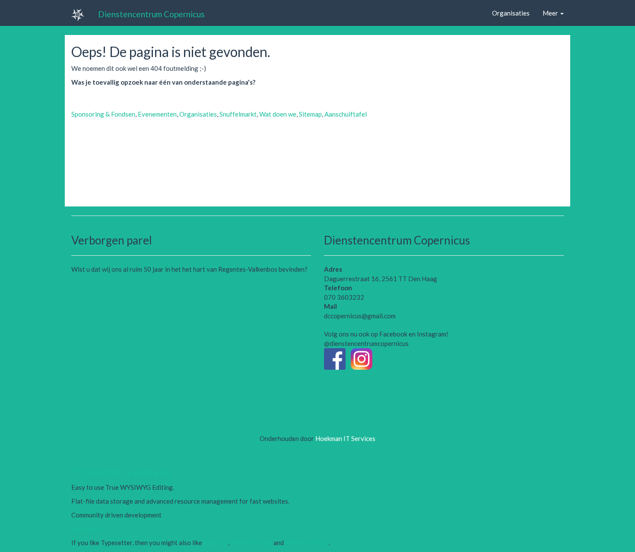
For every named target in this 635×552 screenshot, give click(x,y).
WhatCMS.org (251, 542)
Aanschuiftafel (345, 114)
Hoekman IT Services (345, 438)
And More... (87, 529)
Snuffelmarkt (238, 114)
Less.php (215, 542)
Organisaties (511, 13)
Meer (551, 13)
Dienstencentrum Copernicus (151, 14)
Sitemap (310, 114)
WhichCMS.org (307, 542)
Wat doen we (277, 114)
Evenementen (157, 114)
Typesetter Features (121, 472)
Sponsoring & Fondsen (103, 114)
